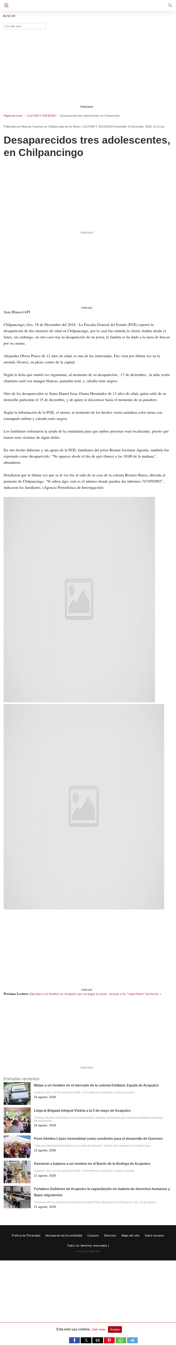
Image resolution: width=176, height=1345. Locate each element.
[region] (86, 195)
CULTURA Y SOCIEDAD (41, 115)
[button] (79, 599)
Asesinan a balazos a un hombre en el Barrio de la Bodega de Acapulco (92, 1163)
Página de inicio (13, 115)
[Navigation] (5, 5)
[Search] (169, 5)
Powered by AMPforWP (88, 1251)
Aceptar (115, 1329)
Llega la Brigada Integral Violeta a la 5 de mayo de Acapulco (82, 1110)
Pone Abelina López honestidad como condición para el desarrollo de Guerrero (98, 1138)
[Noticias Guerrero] (88, 4)
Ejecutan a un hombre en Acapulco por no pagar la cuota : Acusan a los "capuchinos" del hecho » (95, 993)
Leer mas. (99, 1329)
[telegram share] (132, 1342)
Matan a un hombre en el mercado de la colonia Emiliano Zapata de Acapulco (96, 1085)
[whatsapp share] (121, 1342)
